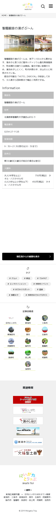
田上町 (28, 357)
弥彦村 (11, 357)
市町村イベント (42, 284)
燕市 (28, 334)
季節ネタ (14, 295)
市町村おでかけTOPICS (37, 295)
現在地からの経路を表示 (28, 256)
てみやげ (43, 278)
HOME (4, 15)
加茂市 (28, 369)
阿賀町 (45, 357)
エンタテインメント (18, 284)
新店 (28, 278)
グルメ (14, 278)
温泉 (41, 289)
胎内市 (28, 346)
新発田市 (11, 334)
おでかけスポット (22, 289)
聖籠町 (45, 346)
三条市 (45, 323)
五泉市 (45, 334)
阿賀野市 (11, 346)
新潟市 (28, 323)
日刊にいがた (11, 323)
